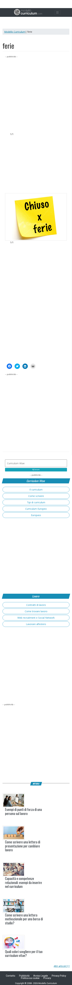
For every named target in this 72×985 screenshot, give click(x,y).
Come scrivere (36, 496)
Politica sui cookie (30, 978)
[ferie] (36, 216)
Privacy (47, 978)
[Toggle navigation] (57, 12)
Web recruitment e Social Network (36, 617)
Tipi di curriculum (36, 502)
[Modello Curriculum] (28, 12)
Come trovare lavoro (36, 611)
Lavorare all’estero (36, 624)
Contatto (10, 975)
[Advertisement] (36, 94)
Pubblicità (24, 975)
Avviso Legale (40, 975)
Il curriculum (36, 489)
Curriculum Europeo (36, 508)
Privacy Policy (59, 975)
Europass (36, 515)
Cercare (37, 470)
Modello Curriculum (14, 31)
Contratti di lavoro (36, 604)
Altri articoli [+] (61, 966)
